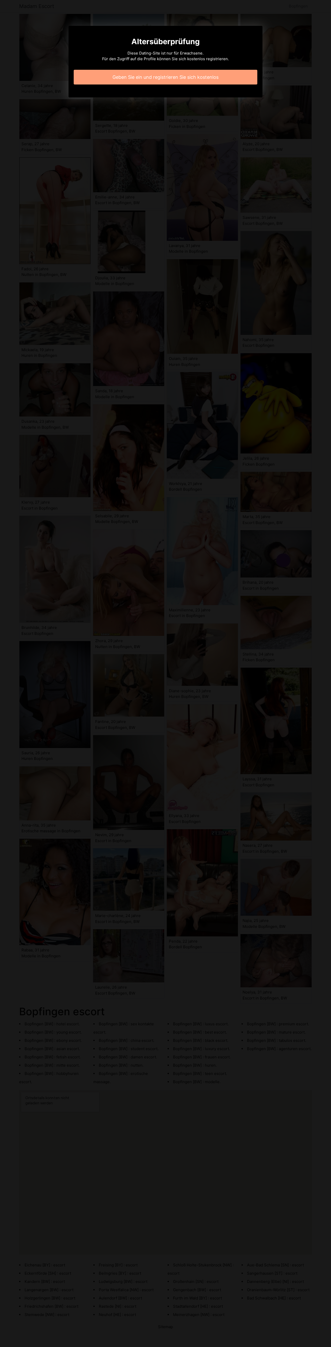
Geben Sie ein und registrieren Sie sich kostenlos (165, 77)
